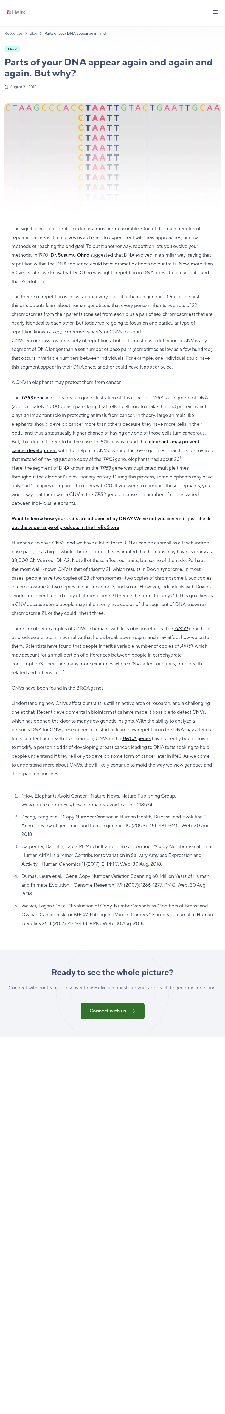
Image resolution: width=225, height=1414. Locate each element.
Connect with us (107, 1011)
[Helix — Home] (15, 12)
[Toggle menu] (215, 12)
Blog (33, 33)
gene (33, 398)
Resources (13, 33)
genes (136, 738)
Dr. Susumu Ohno (69, 255)
